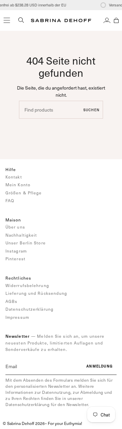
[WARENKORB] (116, 20)
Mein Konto (17, 185)
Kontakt (13, 177)
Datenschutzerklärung (29, 309)
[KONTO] (106, 20)
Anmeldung (99, 366)
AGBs (11, 301)
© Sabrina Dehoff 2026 (24, 423)
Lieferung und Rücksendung (36, 293)
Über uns (15, 227)
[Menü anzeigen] (7, 20)
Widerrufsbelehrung (27, 285)
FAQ (9, 200)
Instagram (16, 251)
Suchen (91, 110)
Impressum (17, 317)
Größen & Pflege (23, 193)
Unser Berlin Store (25, 243)
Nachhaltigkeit (21, 235)
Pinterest (15, 259)
